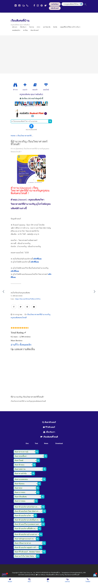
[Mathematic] (25, 85)
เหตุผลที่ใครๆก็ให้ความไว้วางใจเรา (70, 27)
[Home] (16, 5)
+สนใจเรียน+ (55, 4)
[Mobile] (27, 5)
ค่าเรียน (25, 30)
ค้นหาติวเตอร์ (35, 30)
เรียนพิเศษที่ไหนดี (50, 437)
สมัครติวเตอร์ (55, 8)
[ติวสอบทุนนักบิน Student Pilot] (31, 117)
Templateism (65, 572)
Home (13, 136)
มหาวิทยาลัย (46, 27)
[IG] (38, 5)
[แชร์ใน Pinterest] (27, 307)
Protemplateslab (76, 572)
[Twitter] (45, 5)
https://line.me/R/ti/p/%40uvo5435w (28, 299)
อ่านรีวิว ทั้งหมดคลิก (21, 344)
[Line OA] (23, 5)
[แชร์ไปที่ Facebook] (14, 307)
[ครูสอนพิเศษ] (31, 107)
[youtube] (19, 5)
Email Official (31, 574)
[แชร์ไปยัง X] (20, 307)
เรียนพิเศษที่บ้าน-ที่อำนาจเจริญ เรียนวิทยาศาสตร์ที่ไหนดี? (63, 574)
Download (59, 443)
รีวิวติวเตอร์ (50, 427)
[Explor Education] (15, 85)
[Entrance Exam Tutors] (35, 85)
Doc (27, 443)
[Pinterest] (42, 5)
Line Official (41, 574)
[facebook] (34, 5)
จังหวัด (55, 27)
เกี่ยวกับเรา (50, 432)
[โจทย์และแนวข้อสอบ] (95, 575)
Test (36, 443)
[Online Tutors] (46, 85)
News (46, 443)
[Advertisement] (49, 54)
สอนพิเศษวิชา (16, 30)
